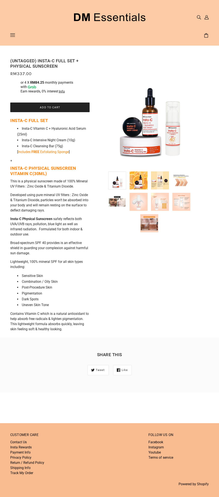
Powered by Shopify (194, 484)
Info (62, 91)
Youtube (154, 452)
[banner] (109, 17)
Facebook (155, 442)
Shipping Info (20, 468)
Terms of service (160, 457)
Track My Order (21, 473)
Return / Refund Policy (27, 463)
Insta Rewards (21, 447)
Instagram (156, 447)
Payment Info (20, 452)
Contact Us (18, 442)
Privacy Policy (20, 457)
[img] (199, 17)
